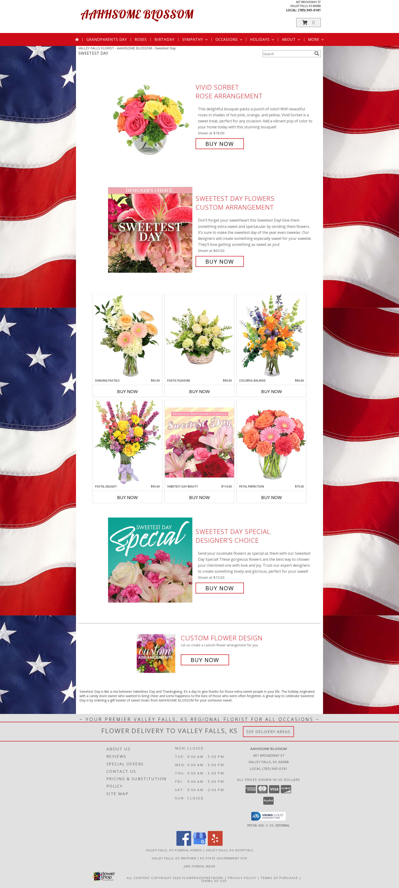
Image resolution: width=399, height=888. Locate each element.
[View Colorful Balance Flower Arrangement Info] (271, 336)
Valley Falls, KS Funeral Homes (174, 850)
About (289, 39)
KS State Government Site (223, 858)
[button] (308, 22)
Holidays (259, 39)
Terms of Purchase (279, 878)
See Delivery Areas (268, 731)
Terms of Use (214, 881)
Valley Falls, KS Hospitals (229, 850)
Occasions (226, 39)
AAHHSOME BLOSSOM (137, 14)
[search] (316, 53)
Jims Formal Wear (199, 866)
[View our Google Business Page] (199, 844)
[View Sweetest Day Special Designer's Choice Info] (150, 560)
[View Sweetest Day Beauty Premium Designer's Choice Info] (199, 442)
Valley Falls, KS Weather (174, 858)
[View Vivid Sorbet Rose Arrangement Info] (150, 115)
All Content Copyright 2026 (154, 878)
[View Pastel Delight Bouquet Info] (127, 442)
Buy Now (220, 143)
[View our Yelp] (215, 844)
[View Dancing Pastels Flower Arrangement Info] (127, 336)
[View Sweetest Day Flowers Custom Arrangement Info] (150, 230)
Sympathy (192, 39)
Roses (141, 39)
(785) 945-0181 (309, 10)
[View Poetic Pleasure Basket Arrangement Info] (199, 336)
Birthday (164, 39)
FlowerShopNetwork (203, 878)
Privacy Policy (242, 878)
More (313, 39)
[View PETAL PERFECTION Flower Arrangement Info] (271, 442)
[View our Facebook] (183, 844)
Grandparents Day (106, 39)
